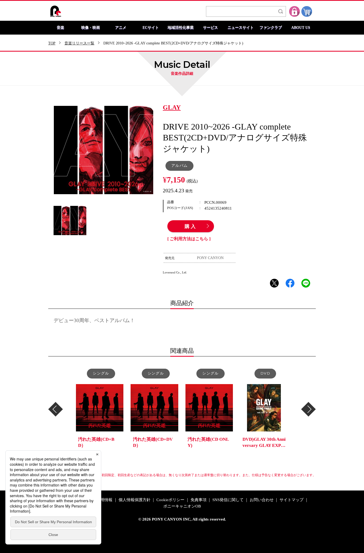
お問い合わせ (262, 500)
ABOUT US (300, 28)
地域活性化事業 (181, 28)
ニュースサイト (241, 28)
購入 (191, 226)
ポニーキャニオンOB (182, 506)
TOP (51, 43)
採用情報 (104, 500)
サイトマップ (292, 500)
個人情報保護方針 (135, 500)
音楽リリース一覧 (79, 43)
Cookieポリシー (170, 500)
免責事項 (199, 500)
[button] (55, 409)
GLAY (172, 108)
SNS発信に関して (228, 500)
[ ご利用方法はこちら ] (189, 239)
